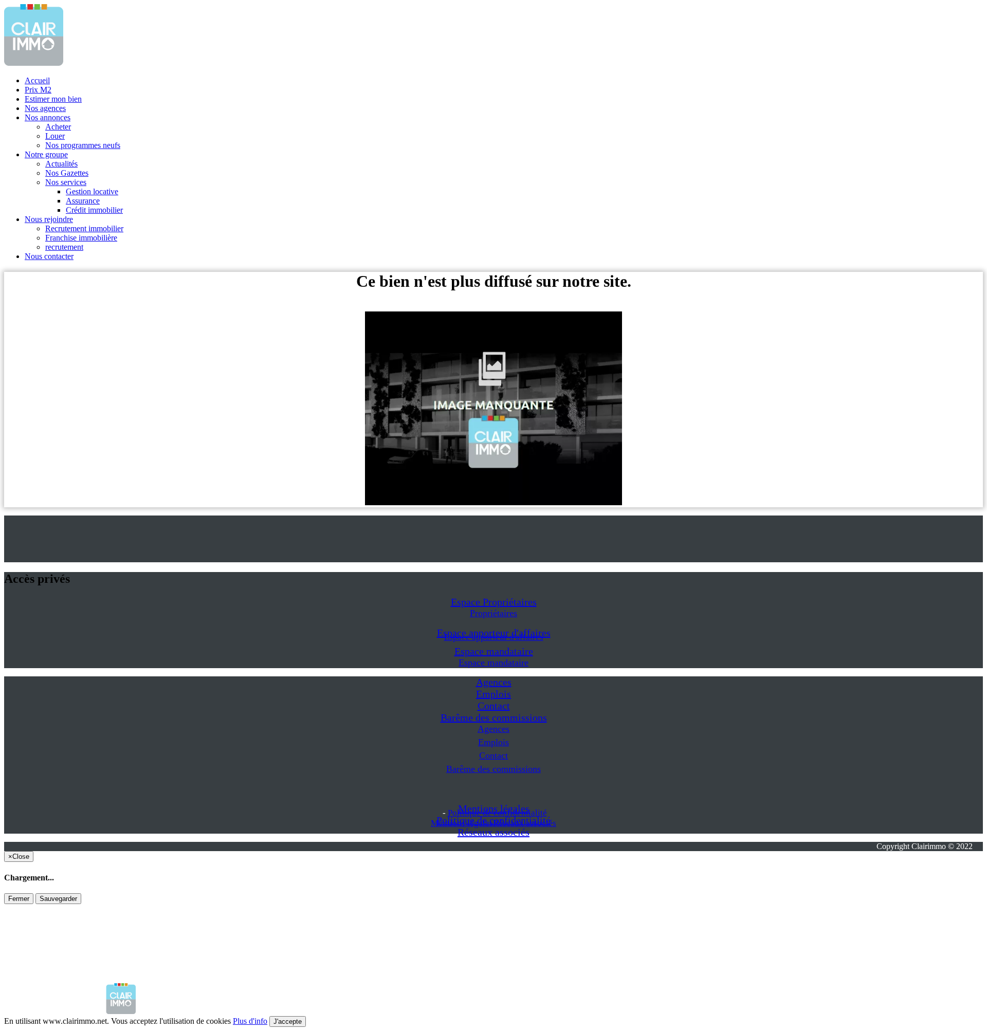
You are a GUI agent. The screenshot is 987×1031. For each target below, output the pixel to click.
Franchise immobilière (81, 237)
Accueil (37, 80)
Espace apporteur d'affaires (493, 637)
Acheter (58, 126)
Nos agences (45, 108)
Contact (494, 705)
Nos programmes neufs (82, 145)
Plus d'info (250, 1021)
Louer (55, 136)
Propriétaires (493, 613)
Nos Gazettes (66, 173)
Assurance (83, 200)
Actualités (61, 163)
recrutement (64, 247)
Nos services (65, 182)
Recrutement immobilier (84, 228)
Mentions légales (462, 823)
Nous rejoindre (49, 219)
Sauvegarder (58, 899)
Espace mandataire (493, 651)
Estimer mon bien (53, 99)
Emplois (493, 693)
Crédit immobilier (94, 210)
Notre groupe (46, 154)
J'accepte (287, 1021)
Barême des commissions (494, 717)
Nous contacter (49, 256)
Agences (493, 682)
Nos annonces (47, 117)
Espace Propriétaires (494, 601)
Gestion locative (92, 191)
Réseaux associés (493, 832)
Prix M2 (38, 89)
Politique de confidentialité (497, 813)
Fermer (18, 899)
